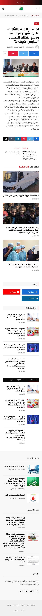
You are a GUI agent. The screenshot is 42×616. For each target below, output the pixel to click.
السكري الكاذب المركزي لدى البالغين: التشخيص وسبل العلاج (15, 317)
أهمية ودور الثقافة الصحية (14, 466)
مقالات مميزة (21, 379)
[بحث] (3, 9)
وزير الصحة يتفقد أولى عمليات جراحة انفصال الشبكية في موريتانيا (24, 265)
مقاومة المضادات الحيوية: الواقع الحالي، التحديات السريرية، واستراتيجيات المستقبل (15, 332)
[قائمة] (38, 9)
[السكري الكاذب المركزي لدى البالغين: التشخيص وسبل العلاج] (33, 317)
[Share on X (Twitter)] (24, 53)
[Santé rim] (21, 9)
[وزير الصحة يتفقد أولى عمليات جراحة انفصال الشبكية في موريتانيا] (21, 250)
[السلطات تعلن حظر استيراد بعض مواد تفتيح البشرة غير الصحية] (33, 560)
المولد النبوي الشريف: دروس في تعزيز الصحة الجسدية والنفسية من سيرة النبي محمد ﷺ (14, 482)
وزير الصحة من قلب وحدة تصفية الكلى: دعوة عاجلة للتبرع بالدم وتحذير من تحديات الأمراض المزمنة (15, 521)
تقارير (12, 379)
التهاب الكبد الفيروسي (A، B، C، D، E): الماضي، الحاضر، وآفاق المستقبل (14, 347)
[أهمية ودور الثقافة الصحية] (33, 469)
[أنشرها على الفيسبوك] (34, 53)
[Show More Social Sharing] (5, 53)
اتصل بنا (23, 610)
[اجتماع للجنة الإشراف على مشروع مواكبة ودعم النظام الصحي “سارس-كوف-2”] (21, 68)
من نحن (16, 610)
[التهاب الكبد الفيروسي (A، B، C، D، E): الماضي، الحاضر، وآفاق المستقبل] (33, 347)
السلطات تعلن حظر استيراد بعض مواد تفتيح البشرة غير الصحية (15, 559)
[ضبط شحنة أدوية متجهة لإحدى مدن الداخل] (21, 181)
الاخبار (36, 24)
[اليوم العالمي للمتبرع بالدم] (33, 498)
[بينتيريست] (13, 53)
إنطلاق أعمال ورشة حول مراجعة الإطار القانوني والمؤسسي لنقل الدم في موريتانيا (30, 155)
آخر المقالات (33, 379)
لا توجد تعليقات (18, 47)
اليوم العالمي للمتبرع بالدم (12, 152)
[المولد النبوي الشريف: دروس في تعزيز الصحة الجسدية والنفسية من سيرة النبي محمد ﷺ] (33, 481)
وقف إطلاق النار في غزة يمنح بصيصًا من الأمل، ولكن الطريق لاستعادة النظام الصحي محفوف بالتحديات (22, 230)
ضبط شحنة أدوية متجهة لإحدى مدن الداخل (21, 195)
